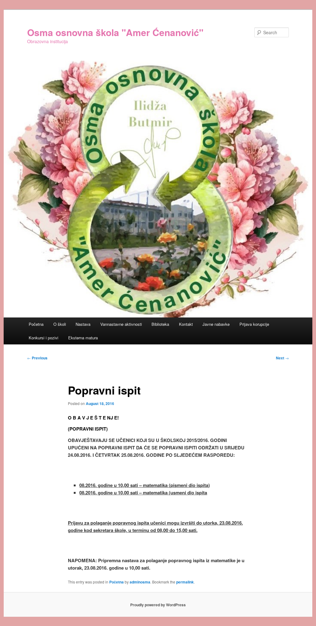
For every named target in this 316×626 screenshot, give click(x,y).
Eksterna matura (83, 338)
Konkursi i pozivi (43, 338)
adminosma (140, 582)
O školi (59, 324)
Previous (37, 358)
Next (282, 358)
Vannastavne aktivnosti (121, 324)
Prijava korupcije (254, 324)
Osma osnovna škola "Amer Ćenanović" (115, 32)
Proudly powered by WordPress (158, 605)
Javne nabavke (216, 324)
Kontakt (186, 324)
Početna (36, 324)
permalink (185, 582)
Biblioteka (160, 324)
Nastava (83, 324)
